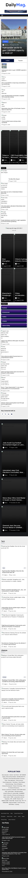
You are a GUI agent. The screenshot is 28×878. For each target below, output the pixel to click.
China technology (9, 784)
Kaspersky (7, 798)
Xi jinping (17, 804)
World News (11, 804)
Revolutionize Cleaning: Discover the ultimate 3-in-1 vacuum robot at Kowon (14, 643)
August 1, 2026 (14, 447)
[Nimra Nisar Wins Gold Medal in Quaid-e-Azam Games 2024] (15, 862)
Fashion (4, 316)
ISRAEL (12, 797)
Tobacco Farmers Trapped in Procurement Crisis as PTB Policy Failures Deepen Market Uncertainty (7, 156)
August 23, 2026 (6, 86)
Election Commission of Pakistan (9, 789)
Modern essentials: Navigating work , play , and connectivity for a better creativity (14, 590)
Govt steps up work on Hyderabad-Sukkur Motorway (12, 192)
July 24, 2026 (15, 162)
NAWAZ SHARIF (5, 800)
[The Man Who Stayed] (14, 173)
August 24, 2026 (15, 44)
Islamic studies (6, 797)
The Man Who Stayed (14, 179)
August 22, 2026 (6, 111)
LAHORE (14, 798)
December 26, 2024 (15, 502)
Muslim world (20, 798)
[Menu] (2, 15)
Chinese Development (7, 786)
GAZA (6, 791)
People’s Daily (18, 800)
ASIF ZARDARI (23, 774)
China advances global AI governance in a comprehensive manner (12, 357)
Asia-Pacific (16, 774)
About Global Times (5, 813)
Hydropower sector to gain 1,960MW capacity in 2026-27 (13, 50)
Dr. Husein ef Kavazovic (13, 787)
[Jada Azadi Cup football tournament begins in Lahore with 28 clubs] (15, 831)
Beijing (4, 776)
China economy (19, 780)
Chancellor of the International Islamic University (14, 778)
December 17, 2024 (15, 530)
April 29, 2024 (13, 593)
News (23, 816)
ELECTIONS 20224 (21, 789)
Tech (4, 568)
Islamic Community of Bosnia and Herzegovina (14, 795)
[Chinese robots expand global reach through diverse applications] (14, 396)
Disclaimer (3, 816)
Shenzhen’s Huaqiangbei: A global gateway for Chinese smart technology (7, 294)
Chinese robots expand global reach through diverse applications (12, 403)
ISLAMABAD (21, 793)
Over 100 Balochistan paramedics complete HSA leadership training (13, 96)
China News (15, 782)
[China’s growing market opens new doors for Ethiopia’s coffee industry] (14, 365)
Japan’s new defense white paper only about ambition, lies (12, 341)
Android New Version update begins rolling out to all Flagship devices (14, 608)
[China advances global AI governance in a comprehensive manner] (14, 350)
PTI (25, 800)
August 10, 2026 (7, 162)
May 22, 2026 (5, 195)
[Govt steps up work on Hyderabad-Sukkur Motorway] (14, 186)
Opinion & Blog (6, 325)
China (6, 780)
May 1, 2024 (13, 575)
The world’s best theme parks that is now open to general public (13, 717)
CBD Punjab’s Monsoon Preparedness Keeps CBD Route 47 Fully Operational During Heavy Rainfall (16, 156)
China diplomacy (11, 780)
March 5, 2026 (5, 223)
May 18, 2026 (14, 475)
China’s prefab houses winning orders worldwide (11, 122)
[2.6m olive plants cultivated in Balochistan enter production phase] (14, 200)
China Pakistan (21, 782)
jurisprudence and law (19, 797)
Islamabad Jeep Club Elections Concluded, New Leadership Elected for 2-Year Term (13, 471)
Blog (12, 813)
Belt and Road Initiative (11, 776)
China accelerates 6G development (20, 294)
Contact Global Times (18, 813)
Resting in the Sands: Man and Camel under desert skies (13, 753)
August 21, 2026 (6, 124)
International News (19, 791)
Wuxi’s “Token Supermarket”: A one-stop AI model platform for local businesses (12, 388)
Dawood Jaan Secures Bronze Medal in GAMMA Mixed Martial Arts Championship (12, 527)
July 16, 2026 (24, 162)
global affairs (11, 791)
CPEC (24, 786)
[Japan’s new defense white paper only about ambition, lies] (14, 334)
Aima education (5, 774)
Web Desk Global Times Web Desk (6, 575)
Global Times (9, 816)
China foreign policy (7, 782)
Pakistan (5, 41)
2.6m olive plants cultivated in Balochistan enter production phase (13, 206)
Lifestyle (4, 321)
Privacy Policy (4, 819)
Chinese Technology (17, 786)
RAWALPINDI (5, 802)
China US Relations (18, 784)
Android (11, 774)
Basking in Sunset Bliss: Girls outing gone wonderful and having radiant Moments (14, 680)
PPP (23, 800)
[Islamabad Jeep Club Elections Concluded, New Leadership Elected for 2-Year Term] (15, 846)
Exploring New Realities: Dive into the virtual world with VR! (13, 571)
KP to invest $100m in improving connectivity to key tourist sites (14, 83)
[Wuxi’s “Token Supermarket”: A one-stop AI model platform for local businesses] (14, 381)
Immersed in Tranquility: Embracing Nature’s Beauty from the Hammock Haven (13, 699)
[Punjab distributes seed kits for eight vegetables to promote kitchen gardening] (14, 214)
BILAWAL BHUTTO (21, 776)
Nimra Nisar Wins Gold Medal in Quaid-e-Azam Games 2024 (14, 499)
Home (15, 816)
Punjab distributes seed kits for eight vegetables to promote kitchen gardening (13, 221)
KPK (11, 798)
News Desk (7, 44)
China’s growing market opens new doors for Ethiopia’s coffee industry (12, 372)
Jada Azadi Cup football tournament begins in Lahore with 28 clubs (14, 444)
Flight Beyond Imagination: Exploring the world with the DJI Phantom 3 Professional (13, 626)
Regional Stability (13, 802)
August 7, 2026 (13, 181)
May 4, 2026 (5, 209)
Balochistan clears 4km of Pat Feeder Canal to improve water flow (13, 109)
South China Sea (21, 802)
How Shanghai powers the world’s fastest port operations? (6, 260)
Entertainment (6, 312)
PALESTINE (11, 800)
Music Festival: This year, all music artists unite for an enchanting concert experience (13, 735)
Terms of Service (11, 819)
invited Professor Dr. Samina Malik (10, 793)
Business (4, 307)
